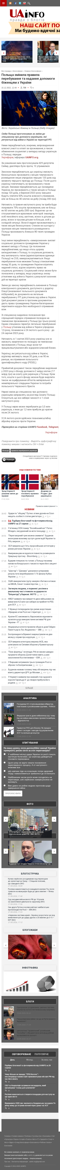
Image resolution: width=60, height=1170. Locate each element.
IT (38, 1139)
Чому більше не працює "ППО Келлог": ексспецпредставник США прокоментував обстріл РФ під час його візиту (29, 1076)
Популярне (42, 1054)
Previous (3, 52)
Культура (8, 1139)
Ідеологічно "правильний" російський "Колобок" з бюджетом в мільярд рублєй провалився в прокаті (35, 1033)
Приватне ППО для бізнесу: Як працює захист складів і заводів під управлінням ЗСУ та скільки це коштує (35, 730)
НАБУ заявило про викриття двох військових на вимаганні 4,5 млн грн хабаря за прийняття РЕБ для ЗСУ (31, 602)
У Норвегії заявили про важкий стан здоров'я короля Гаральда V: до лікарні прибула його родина (30, 680)
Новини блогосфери (32, 71)
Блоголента (34, 1142)
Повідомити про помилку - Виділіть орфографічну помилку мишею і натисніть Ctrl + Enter (28, 443)
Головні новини (17, 1136)
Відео (11, 1142)
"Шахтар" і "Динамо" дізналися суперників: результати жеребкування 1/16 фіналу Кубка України (30, 574)
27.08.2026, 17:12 (15, 922)
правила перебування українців (24, 450)
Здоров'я (43, 1139)
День (12, 1060)
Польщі (7, 327)
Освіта (28, 1139)
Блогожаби (30, 930)
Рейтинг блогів (45, 1142)
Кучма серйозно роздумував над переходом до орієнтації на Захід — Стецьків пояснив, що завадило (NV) (28, 881)
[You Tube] (24, 3)
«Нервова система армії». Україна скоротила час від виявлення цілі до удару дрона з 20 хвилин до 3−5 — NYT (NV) (31, 917)
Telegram (53, 427)
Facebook (42, 427)
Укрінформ (7, 157)
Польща (5, 450)
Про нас (7, 1161)
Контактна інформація (20, 1161)
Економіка (46, 1136)
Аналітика (30, 698)
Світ (53, 1136)
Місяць (29, 1060)
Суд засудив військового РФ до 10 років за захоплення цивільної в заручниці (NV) (26, 900)
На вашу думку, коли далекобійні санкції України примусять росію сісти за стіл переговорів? (30, 749)
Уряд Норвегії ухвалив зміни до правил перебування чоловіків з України (10, 497)
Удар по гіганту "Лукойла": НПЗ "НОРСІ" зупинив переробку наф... (16, 59)
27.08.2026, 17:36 (15, 904)
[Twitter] (19, 3)
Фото (30, 804)
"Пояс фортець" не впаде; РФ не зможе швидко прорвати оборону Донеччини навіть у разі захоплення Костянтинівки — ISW (30, 655)
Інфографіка (30, 967)
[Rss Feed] (10, 3)
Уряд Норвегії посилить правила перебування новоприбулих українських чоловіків (30, 497)
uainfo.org (31, 1155)
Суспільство (36, 1136)
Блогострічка (30, 873)
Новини (29, 509)
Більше (29, 688)
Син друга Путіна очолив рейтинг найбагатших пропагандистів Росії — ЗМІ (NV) (28, 908)
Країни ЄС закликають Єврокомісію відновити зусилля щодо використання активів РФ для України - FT (30, 619)
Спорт (50, 1139)
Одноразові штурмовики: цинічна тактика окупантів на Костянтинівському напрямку (36, 1008)
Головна (7, 1136)
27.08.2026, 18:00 (15, 886)
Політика (27, 1136)
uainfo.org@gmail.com (37, 1161)
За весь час (46, 1060)
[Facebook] (14, 3)
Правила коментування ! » (47, 506)
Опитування (30, 742)
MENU (3, 3)
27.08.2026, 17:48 (15, 896)
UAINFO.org (31, 157)
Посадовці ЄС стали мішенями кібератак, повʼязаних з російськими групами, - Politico (36, 705)
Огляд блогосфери (22, 1142)
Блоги (30, 1001)
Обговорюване (21, 1054)
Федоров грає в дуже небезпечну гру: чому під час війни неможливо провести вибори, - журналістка (36, 718)
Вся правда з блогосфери (12, 71)
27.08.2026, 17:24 (15, 912)
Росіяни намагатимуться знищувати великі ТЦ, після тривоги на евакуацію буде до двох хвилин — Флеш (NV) (31, 891)
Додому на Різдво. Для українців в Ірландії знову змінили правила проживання (49, 497)
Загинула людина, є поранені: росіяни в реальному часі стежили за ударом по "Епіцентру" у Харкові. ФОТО (28, 591)
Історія (22, 1139)
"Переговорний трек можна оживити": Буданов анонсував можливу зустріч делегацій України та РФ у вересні (31, 538)
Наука (16, 1139)
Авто (34, 1139)
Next (57, 52)
